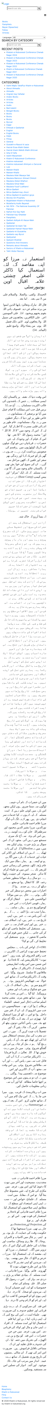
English (9, 130)
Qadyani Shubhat (13, 240)
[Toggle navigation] (45, 15)
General (9, 141)
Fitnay (9, 139)
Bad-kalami (11, 108)
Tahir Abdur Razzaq (15, 251)
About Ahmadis (13, 88)
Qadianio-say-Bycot (15, 234)
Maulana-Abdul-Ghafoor (17, 181)
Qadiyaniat (11, 237)
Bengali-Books (12, 111)
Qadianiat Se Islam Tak (16, 226)
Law (8, 167)
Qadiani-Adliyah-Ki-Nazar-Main (20, 220)
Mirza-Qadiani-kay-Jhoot (17, 192)
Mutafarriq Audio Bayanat (17, 203)
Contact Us (7, 1397)
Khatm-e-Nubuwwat (10, 1392)
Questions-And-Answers (17, 242)
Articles (5, 33)
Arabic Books (12, 97)
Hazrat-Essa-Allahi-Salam (17, 147)
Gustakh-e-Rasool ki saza (17, 144)
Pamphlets (7, 24)
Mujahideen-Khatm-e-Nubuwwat (20, 200)
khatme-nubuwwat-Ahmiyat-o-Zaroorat (23, 164)
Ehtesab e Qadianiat (15, 127)
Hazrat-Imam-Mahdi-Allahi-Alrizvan (22, 150)
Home (4, 1386)
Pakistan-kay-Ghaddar (16, 214)
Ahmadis (10, 91)
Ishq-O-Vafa (11, 153)
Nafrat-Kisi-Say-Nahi (15, 212)
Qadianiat (10, 223)
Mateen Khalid (12, 170)
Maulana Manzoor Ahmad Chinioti (21, 178)
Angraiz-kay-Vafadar (15, 94)
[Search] (39, 8)
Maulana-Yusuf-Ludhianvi (17, 186)
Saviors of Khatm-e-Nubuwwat (20, 248)
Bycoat (9, 122)
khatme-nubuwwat (14, 161)
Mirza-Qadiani (12, 189)
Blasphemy (6, 1389)
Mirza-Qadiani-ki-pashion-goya (20, 195)
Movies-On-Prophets (15, 198)
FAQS (8, 136)
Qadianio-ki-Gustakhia (16, 231)
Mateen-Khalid (12, 172)
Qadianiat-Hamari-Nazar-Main (19, 228)
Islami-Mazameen (14, 156)
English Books (12, 133)
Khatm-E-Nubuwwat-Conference (20, 158)
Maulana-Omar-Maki (15, 184)
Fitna (4, 1395)
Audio (9, 105)
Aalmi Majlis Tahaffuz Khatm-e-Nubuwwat (24, 85)
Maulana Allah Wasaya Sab (18, 175)
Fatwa (5, 30)
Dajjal (8, 125)
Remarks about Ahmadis (17, 245)
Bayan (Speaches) (10, 27)
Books (5, 21)
